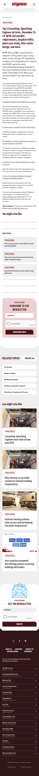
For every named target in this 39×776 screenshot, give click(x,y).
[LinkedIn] (25, 641)
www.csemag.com (9, 197)
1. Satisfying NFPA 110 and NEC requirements (19, 102)
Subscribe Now (19, 332)
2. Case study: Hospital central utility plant (18, 127)
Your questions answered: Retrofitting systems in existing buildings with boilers (19, 564)
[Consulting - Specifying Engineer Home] (19, 4)
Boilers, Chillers (7, 22)
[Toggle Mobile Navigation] (4, 4)
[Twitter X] (13, 641)
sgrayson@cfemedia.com (17, 208)
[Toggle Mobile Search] (34, 4)
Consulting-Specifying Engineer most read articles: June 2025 (18, 439)
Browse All (30, 358)
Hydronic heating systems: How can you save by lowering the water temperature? (18, 522)
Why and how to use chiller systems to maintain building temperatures (18, 481)
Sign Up (19, 624)
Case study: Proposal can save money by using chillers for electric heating (18, 258)
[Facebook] (19, 641)
